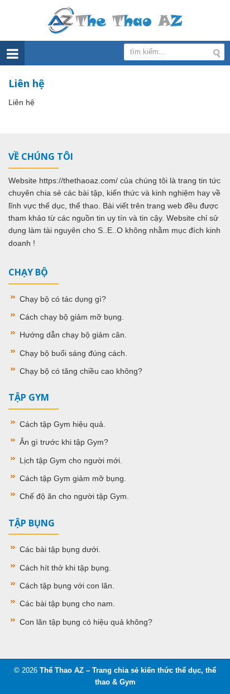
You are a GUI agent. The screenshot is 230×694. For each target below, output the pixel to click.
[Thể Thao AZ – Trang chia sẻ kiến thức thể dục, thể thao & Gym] (115, 19)
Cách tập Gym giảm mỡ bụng (72, 478)
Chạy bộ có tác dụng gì (61, 298)
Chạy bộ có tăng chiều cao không (79, 371)
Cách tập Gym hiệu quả (61, 424)
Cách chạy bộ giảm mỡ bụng (71, 316)
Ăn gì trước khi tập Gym (62, 442)
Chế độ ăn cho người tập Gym (73, 496)
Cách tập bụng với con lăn (66, 585)
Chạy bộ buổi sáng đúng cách (72, 353)
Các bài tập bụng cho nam (66, 603)
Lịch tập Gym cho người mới (70, 460)
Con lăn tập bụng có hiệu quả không (84, 621)
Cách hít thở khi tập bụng (64, 567)
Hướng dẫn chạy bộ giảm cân (72, 334)
